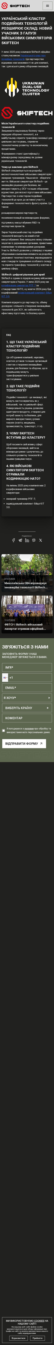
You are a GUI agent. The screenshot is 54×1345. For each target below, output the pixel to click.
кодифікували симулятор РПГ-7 (19, 285)
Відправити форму (21, 743)
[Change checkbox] (3, 730)
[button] (5, 677)
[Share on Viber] (34, 540)
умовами (29, 728)
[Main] (16, 6)
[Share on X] (40, 540)
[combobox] (5, 708)
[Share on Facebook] (13, 540)
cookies (39, 1320)
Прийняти (37, 1338)
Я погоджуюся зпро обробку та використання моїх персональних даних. (29, 730)
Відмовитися (18, 1338)
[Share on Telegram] (20, 540)
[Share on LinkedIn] (27, 540)
